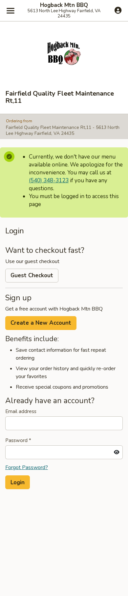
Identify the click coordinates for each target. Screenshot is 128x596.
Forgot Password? (26, 467)
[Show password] (117, 452)
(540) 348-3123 (49, 180)
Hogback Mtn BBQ (64, 5)
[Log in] (118, 10)
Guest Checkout (32, 275)
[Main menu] (10, 10)
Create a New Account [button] (41, 323)
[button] (17, 482)
